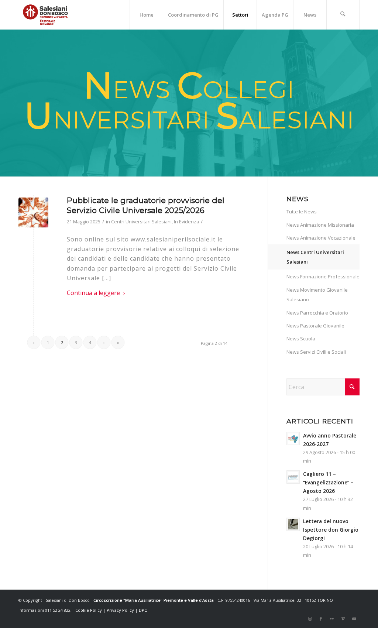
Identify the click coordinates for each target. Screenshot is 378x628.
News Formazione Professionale (323, 276)
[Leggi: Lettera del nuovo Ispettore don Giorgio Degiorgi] (293, 524)
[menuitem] (146, 15)
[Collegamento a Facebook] (320, 618)
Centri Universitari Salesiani (141, 221)
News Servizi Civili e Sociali (316, 352)
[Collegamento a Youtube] (354, 618)
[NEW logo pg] (45, 15)
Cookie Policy (88, 610)
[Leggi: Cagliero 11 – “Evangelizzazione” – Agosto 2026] (293, 477)
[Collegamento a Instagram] (309, 618)
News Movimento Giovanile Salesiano (317, 294)
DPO (143, 610)
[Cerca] (343, 15)
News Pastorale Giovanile (315, 325)
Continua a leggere (93, 293)
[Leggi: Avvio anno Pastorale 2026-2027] (293, 438)
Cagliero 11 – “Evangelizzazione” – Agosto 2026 (328, 482)
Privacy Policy (120, 610)
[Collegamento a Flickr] (331, 618)
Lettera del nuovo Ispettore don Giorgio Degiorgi (330, 530)
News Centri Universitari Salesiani (315, 257)
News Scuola (300, 338)
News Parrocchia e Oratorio (317, 312)
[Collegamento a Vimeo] (342, 618)
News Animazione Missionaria (320, 225)
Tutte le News (301, 211)
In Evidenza (186, 221)
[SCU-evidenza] (33, 212)
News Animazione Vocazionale (320, 237)
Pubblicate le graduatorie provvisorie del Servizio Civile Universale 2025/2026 (145, 205)
